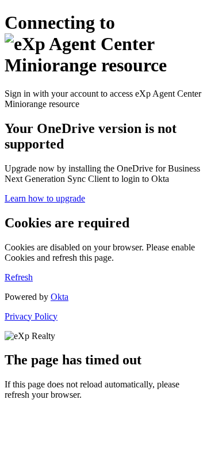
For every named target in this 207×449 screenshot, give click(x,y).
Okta (59, 297)
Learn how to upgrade (45, 198)
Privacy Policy (31, 316)
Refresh (19, 277)
